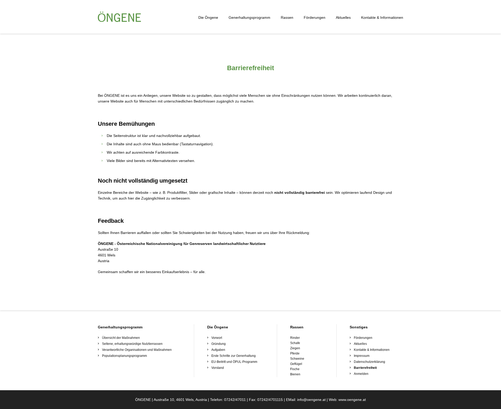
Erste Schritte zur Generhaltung (233, 356)
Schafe (295, 343)
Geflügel (296, 364)
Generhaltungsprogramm (249, 17)
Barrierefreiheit (365, 368)
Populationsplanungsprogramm (124, 356)
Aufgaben (218, 350)
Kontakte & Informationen (382, 17)
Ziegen (295, 348)
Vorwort (216, 338)
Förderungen (314, 17)
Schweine (297, 358)
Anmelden (361, 374)
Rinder (295, 338)
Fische (295, 369)
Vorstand (217, 368)
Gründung (218, 344)
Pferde (295, 353)
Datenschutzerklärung (369, 362)
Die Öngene (208, 17)
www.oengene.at (352, 400)
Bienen (295, 374)
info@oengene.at (311, 400)
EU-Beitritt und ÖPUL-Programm (234, 362)
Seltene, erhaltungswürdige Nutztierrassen (132, 344)
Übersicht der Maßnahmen (121, 338)
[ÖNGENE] (119, 17)
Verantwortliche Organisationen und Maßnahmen (137, 350)
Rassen (287, 17)
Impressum (361, 356)
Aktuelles (343, 17)
